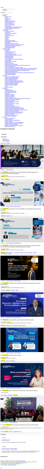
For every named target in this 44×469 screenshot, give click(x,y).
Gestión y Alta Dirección (9, 24)
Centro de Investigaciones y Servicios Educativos (14, 67)
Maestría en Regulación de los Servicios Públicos (14, 123)
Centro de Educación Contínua (10, 53)
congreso (9, 253)
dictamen (10, 252)
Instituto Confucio (8, 62)
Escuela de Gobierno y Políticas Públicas (12, 120)
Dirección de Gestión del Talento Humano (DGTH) (14, 108)
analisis (7, 252)
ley (13, 252)
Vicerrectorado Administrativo (10, 92)
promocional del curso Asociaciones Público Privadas (18, 319)
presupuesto (3, 290)
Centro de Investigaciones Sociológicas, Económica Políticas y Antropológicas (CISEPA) (21, 68)
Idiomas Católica (8, 60)
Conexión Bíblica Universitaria (10, 61)
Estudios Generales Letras (9, 20)
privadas (23, 325)
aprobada (26, 252)
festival (2, 431)
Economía (7, 36)
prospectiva (8, 215)
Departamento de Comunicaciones (11, 41)
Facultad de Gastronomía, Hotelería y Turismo (13, 26)
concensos (7, 360)
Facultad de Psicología (9, 102)
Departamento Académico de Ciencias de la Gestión (14, 44)
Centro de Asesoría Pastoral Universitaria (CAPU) (14, 111)
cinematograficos (16, 431)
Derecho (6, 17)
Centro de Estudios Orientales (10, 73)
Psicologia (7, 39)
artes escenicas (7, 34)
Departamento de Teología (10, 105)
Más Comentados (6, 139)
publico (17, 290)
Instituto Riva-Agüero (9, 52)
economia (34, 252)
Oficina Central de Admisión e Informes (12, 76)
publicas (22, 252)
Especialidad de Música (9, 55)
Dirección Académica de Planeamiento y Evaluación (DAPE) (16, 109)
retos (2, 395)
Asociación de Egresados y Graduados (12, 103)
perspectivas (13, 290)
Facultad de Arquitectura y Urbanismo (12, 110)
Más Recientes (4, 136)
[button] (2, 7)
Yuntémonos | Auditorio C (9, 96)
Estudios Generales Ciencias (10, 21)
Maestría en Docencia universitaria (11, 124)
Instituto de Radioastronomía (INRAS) (12, 101)
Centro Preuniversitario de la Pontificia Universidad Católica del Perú (17, 65)
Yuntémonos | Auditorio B (9, 95)
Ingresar (4, 10)
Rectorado (7, 89)
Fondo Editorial (8, 42)
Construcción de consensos (12, 355)
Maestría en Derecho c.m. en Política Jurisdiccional (14, 122)
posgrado (2, 179)
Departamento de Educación (10, 46)
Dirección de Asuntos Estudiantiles (11, 77)
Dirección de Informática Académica (11, 78)
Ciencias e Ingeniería (9, 22)
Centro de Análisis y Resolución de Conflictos (13, 54)
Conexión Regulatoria (9, 87)
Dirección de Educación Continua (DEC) (12, 106)
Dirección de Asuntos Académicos (11, 83)
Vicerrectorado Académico (10, 100)
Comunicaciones (8, 18)
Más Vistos (5, 138)
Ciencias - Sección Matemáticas (10, 33)
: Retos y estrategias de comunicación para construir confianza (20, 390)
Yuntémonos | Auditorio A (9, 94)
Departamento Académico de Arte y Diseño (13, 45)
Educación (7, 19)
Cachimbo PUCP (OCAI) (9, 113)
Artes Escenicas (8, 25)
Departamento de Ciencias (10, 47)
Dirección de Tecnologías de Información (12, 99)
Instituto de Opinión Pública (10, 66)
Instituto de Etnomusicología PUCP (11, 71)
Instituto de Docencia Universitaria (11, 64)
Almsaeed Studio (13, 464)
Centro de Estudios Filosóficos (10, 51)
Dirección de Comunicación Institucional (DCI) (13, 112)
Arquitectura (7, 37)
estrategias (5, 395)
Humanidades (7, 32)
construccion (12, 360)
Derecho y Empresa (8, 121)
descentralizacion (4, 253)
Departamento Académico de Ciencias (12, 43)
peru (11, 215)
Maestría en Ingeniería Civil (10, 126)
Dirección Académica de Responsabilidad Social (14, 80)
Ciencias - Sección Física (9, 31)
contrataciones (17, 252)
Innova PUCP (7, 93)
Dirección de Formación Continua (11, 84)
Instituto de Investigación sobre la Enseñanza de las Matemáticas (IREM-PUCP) (19, 72)
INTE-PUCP (7, 49)
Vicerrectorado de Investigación (10, 91)
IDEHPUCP (7, 50)
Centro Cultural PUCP (9, 58)
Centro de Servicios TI (21, 460)
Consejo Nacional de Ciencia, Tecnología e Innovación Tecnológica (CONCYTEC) (20, 69)
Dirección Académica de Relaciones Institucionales (14, 81)
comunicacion (10, 395)
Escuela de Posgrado (9, 119)
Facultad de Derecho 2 (9, 104)
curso (12, 325)
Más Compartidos (6, 140)
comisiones (30, 252)
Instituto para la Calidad (9, 63)
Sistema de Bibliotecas (9, 90)
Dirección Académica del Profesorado (12, 82)
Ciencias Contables (8, 29)
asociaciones (16, 325)
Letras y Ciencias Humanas (10, 23)
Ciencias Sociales (8, 16)
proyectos (10, 431)
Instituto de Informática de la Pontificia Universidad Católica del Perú (17, 98)
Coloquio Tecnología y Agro (10, 97)
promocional (8, 325)
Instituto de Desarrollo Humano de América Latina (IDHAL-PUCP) (17, 70)
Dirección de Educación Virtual (10, 79)
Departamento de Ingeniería (10, 40)
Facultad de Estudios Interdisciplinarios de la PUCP (14, 107)
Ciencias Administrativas (9, 35)
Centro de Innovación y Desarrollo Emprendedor (14, 59)
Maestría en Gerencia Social (10, 118)
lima (20, 431)
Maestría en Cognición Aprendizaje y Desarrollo (14, 125)
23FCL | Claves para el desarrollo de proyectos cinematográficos (21, 424)
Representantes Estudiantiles (10, 74)
